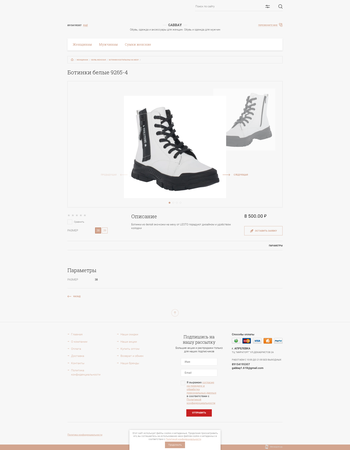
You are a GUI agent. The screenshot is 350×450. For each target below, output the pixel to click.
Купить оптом (129, 348)
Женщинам (82, 44)
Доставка (77, 356)
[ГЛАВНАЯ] (72, 59)
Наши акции (128, 341)
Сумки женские (138, 44)
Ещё (85, 25)
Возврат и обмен (131, 356)
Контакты (77, 363)
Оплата (76, 348)
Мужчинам (108, 44)
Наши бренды (129, 363)
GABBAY (175, 25)
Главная (77, 334)
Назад (77, 296)
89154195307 (241, 364)
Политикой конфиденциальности (183, 439)
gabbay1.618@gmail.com (247, 368)
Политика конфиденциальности (85, 372)
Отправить (199, 412)
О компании (79, 341)
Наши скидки (129, 334)
